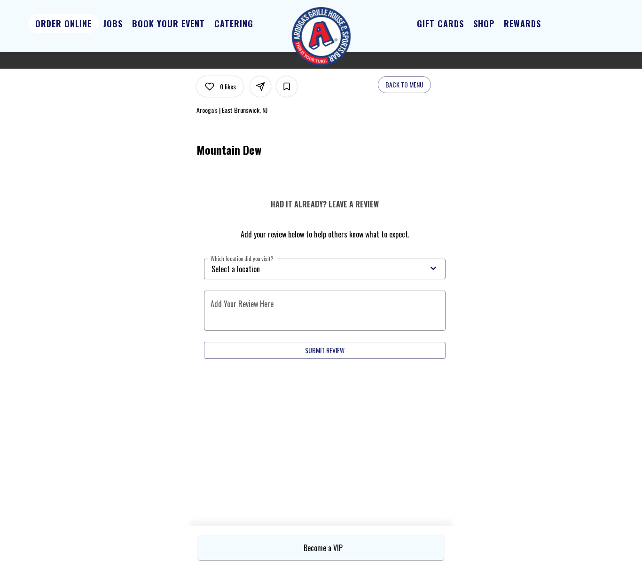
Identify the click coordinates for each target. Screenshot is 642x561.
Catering (233, 23)
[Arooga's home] (321, 36)
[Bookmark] (286, 86)
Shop (483, 23)
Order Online (63, 23)
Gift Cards (440, 23)
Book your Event (168, 23)
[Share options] (260, 86)
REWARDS (522, 23)
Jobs (113, 23)
